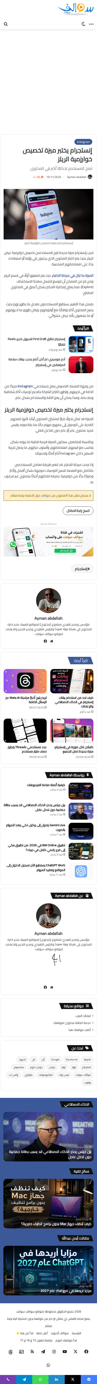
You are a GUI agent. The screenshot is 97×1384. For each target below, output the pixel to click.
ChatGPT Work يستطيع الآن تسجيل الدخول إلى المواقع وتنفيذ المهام (36, 867)
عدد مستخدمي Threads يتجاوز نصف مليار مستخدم (27, 749)
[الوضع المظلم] (83, 23)
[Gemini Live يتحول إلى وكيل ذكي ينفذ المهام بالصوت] (81, 831)
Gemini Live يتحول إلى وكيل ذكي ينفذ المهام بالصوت (35, 827)
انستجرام (86, 1067)
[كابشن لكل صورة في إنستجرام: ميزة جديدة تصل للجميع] (71, 731)
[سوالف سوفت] (76, 9)
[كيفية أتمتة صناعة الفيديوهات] (81, 791)
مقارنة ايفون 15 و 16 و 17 (36, 1340)
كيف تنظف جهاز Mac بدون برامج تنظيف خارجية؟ (56, 1223)
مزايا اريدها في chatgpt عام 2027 (66, 1290)
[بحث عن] (5, 23)
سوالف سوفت (83, 1074)
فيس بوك (64, 1074)
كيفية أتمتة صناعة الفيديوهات (46, 785)
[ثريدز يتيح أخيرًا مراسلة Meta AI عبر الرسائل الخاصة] (25, 681)
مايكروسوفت (46, 1074)
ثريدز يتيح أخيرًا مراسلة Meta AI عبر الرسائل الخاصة (26, 700)
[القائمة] (91, 23)
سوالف (45, 495)
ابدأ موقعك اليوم (66, 1340)
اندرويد (22, 1059)
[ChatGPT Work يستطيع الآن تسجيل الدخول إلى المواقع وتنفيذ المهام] (81, 871)
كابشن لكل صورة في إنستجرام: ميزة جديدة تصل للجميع (73, 749)
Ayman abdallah (76, 176)
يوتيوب (87, 1082)
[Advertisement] (48, 80)
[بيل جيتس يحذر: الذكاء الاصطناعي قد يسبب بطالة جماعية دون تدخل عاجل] (81, 811)
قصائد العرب (83, 1016)
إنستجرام (81, 568)
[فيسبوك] (45, 641)
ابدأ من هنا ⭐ (24, 1333)
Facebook (72, 1059)
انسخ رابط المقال (78, 510)
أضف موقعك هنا (80, 1030)
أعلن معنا (42, 1333)
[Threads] (10, 1352)
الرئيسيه (76, 1333)
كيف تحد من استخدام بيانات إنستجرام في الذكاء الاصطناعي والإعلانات (74, 702)
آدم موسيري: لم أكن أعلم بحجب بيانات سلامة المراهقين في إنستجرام (36, 362)
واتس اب (13, 1074)
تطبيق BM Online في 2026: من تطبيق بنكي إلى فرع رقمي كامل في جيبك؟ (36, 847)
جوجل (52, 1067)
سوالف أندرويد (60, 1333)
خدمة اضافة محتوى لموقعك (72, 1023)
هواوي (28, 1074)
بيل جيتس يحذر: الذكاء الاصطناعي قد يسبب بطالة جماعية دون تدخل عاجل (34, 807)
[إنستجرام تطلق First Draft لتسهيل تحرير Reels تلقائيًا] (81, 344)
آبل (43, 1059)
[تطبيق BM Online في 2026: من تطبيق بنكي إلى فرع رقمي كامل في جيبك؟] (81, 851)
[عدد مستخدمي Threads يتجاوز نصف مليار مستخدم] (25, 731)
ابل (33, 1059)
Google (55, 1059)
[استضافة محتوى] (48, 541)
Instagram (83, 142)
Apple (87, 1059)
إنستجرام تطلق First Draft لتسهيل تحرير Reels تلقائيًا (36, 342)
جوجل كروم (36, 1067)
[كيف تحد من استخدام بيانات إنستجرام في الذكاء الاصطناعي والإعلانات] (71, 681)
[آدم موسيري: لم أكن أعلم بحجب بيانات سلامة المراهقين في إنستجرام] (81, 364)
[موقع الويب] (51, 641)
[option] (48, 1136)
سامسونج (19, 1067)
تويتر (74, 1067)
